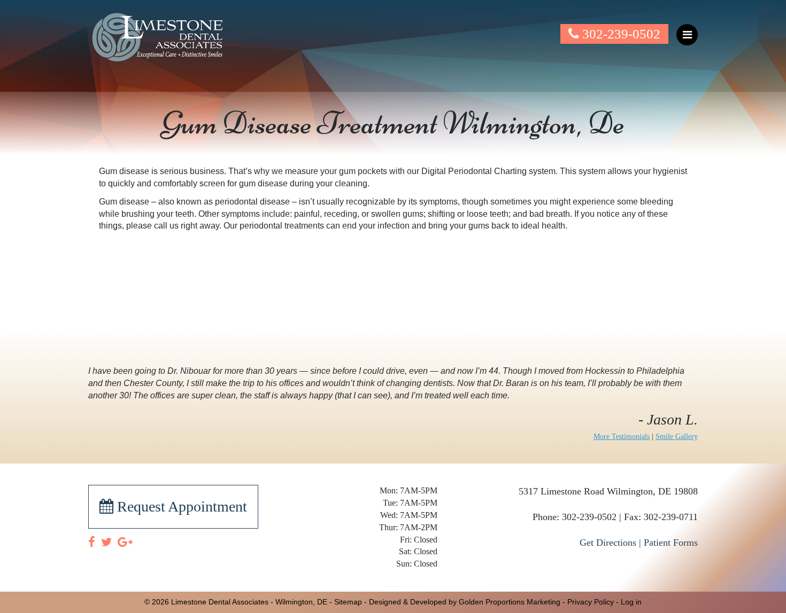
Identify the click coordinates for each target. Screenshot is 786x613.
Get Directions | (610, 542)
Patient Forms (671, 542)
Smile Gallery (677, 437)
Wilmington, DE (301, 602)
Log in (631, 602)
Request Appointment (180, 506)
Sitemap (348, 602)
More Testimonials (622, 437)
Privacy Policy (590, 602)
